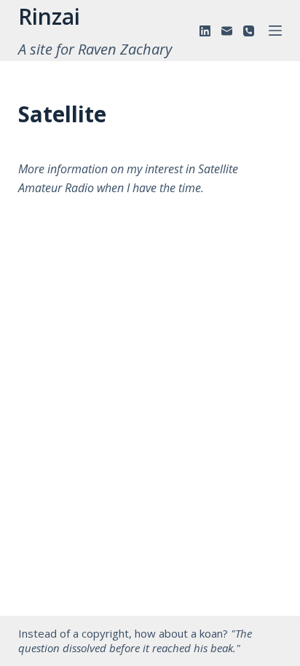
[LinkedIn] (205, 30)
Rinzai (49, 16)
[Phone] (248, 30)
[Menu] (275, 30)
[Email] (226, 30)
